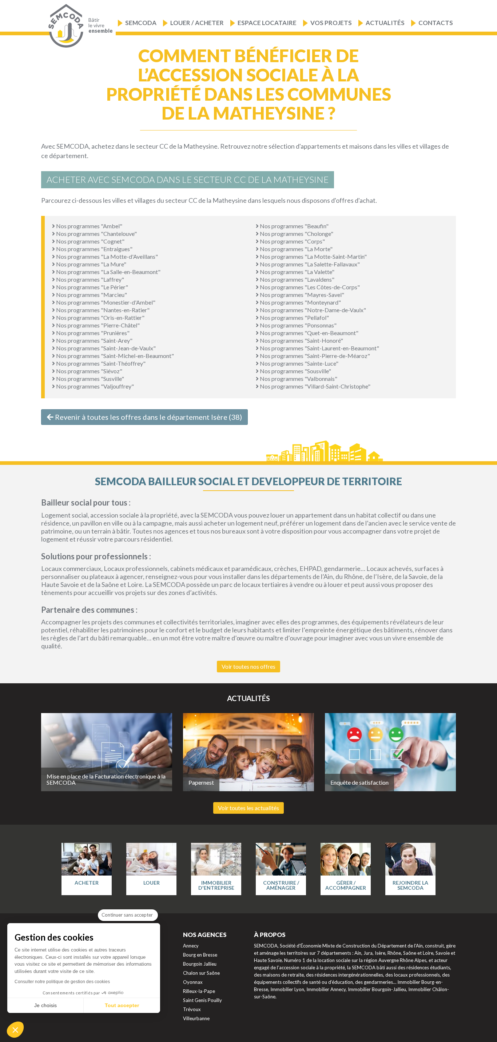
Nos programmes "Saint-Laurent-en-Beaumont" (319, 348)
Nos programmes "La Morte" (296, 248)
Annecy (191, 946)
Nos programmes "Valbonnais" (298, 378)
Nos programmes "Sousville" (295, 370)
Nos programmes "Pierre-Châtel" (97, 325)
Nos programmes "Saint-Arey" (93, 340)
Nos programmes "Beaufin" (294, 225)
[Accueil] (64, 26)
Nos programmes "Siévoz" (88, 370)
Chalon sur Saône (201, 973)
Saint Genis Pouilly (202, 1000)
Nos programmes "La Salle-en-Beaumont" (107, 271)
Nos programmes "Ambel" (88, 225)
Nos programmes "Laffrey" (89, 279)
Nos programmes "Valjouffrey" (94, 386)
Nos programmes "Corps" (292, 241)
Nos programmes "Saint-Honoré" (301, 340)
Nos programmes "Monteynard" (300, 302)
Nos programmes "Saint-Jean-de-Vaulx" (105, 348)
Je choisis (45, 1005)
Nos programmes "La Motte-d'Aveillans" (106, 256)
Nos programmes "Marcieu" (91, 294)
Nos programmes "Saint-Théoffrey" (100, 363)
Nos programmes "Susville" (89, 378)
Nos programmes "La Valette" (296, 271)
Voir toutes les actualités (248, 807)
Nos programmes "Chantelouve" (96, 233)
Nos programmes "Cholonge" (296, 233)
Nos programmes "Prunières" (92, 332)
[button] (15, 1029)
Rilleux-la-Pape (199, 991)
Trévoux (192, 1009)
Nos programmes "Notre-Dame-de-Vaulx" (312, 309)
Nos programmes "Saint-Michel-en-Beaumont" (114, 355)
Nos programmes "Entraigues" (93, 248)
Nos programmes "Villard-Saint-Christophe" (314, 386)
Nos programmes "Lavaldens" (296, 279)
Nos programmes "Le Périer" (91, 286)
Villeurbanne (196, 1018)
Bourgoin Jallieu (199, 964)
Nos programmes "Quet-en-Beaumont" (308, 332)
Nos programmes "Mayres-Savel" (301, 294)
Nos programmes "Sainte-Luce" (298, 363)
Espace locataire (267, 23)
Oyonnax (193, 982)
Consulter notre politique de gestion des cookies (62, 981)
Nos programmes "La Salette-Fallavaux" (309, 264)
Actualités (385, 23)
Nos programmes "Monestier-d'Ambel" (105, 302)
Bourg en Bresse (200, 955)
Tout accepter (122, 1005)
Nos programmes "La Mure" (90, 264)
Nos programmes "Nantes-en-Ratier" (102, 309)
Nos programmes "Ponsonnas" (298, 325)
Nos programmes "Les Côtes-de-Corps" (309, 286)
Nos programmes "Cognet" (89, 241)
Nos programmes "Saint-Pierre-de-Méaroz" (314, 355)
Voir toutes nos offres (248, 666)
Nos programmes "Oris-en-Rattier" (99, 317)
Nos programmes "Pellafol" (294, 317)
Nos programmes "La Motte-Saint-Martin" (313, 256)
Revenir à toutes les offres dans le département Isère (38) (147, 417)
